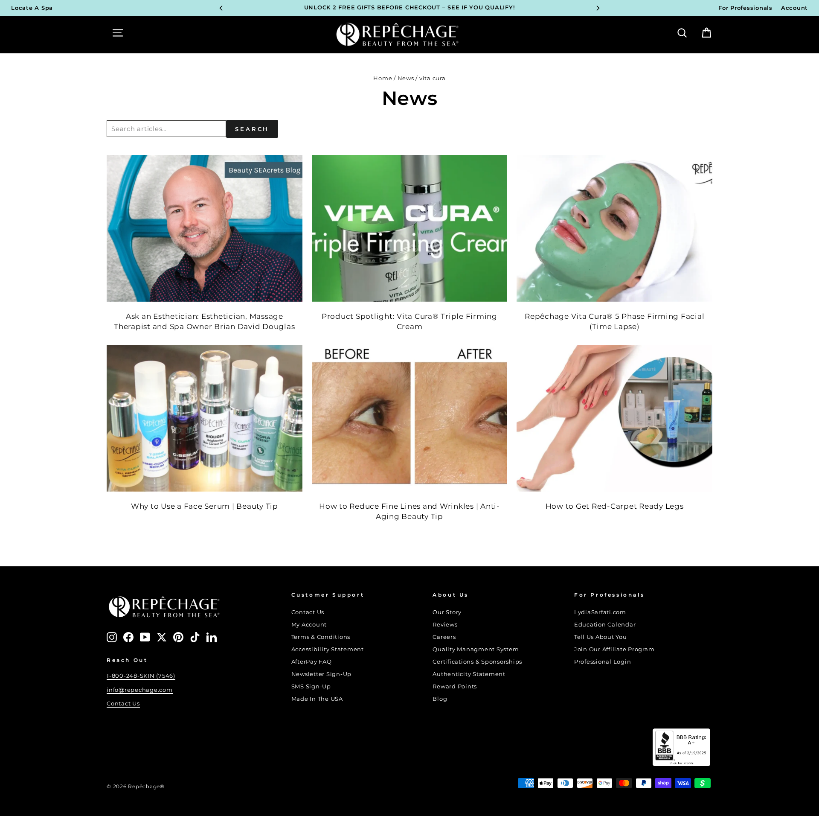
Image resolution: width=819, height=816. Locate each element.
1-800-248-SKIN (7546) (141, 676)
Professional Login (602, 662)
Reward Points (455, 686)
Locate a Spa (32, 8)
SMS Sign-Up (311, 686)
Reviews (445, 624)
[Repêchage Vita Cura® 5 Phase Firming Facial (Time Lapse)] (614, 228)
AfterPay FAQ (311, 662)
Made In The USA (317, 699)
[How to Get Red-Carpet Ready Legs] (614, 418)
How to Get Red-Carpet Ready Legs (615, 506)
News (406, 78)
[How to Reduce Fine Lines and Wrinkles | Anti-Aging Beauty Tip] (410, 418)
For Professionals (745, 8)
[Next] (598, 8)
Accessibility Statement (327, 649)
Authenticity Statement (469, 674)
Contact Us (123, 703)
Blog (440, 699)
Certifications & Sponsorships (477, 662)
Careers (444, 637)
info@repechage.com (140, 690)
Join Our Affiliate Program (614, 649)
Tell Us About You (600, 637)
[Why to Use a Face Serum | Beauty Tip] (204, 418)
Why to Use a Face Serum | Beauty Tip (204, 506)
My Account (309, 624)
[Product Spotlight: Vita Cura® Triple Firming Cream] (410, 228)
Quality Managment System (476, 649)
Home (382, 78)
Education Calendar (605, 624)
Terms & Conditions (321, 637)
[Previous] (221, 8)
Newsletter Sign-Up (321, 674)
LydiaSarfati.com (600, 612)
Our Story (447, 612)
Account (794, 8)
